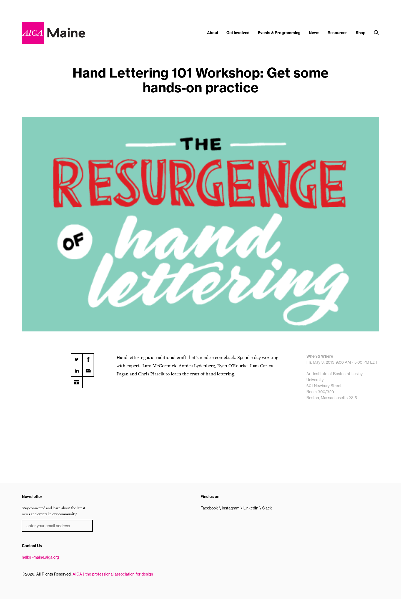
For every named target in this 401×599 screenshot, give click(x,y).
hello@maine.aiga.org (40, 557)
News (314, 32)
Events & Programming (279, 32)
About (212, 32)
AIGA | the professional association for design (113, 574)
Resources (338, 32)
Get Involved (238, 32)
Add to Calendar (76, 380)
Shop (361, 32)
